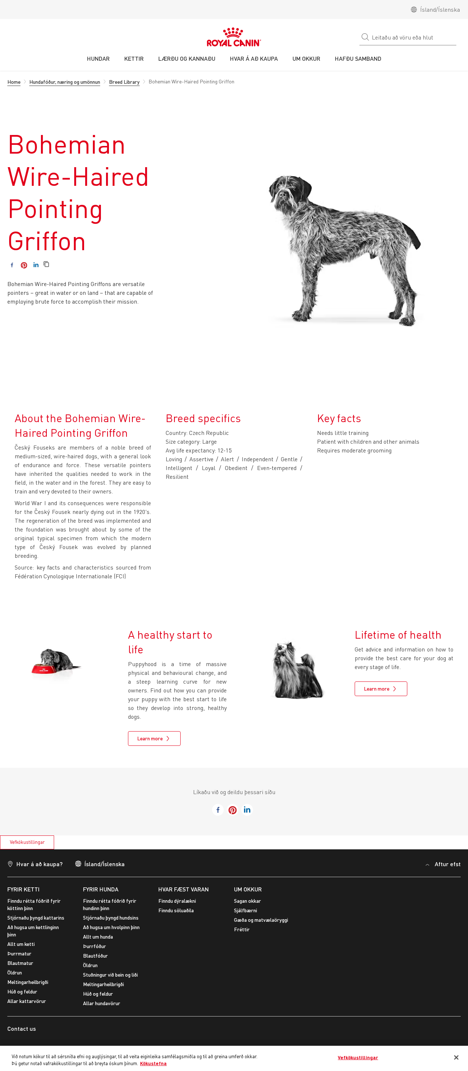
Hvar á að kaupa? (39, 863)
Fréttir (242, 929)
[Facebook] (11, 265)
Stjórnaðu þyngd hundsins (111, 917)
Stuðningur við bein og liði (110, 975)
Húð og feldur (22, 991)
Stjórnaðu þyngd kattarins (35, 917)
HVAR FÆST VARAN (183, 889)
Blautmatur (20, 963)
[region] (234, 1058)
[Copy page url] (46, 264)
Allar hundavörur (101, 1003)
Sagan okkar (247, 901)
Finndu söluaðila (176, 910)
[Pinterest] (24, 265)
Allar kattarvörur (26, 1001)
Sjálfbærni (245, 910)
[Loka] (456, 1057)
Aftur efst (448, 863)
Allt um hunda (98, 936)
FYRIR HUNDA (100, 889)
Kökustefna (153, 1063)
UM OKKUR (248, 889)
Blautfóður (95, 955)
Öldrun (14, 972)
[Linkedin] (36, 265)
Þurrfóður (94, 946)
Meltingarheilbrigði (27, 982)
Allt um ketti (21, 944)
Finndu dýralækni (177, 901)
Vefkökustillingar (27, 842)
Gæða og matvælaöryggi (261, 920)
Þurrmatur (19, 953)
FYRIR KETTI (23, 889)
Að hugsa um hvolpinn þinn (111, 927)
